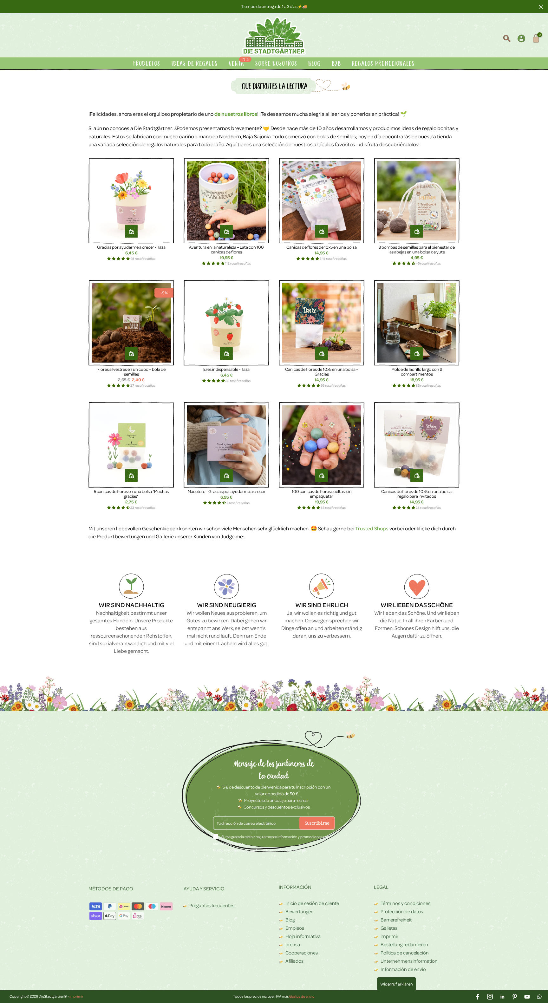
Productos (147, 64)
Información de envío (403, 969)
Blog (315, 64)
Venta (239, 63)
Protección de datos (402, 911)
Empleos (294, 928)
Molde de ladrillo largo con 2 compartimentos (416, 372)
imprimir (389, 936)
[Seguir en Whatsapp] (539, 996)
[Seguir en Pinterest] (514, 996)
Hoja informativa (303, 936)
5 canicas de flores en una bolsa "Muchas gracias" (131, 494)
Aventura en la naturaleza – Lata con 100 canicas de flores (226, 249)
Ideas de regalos (195, 64)
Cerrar (7, 6)
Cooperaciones (301, 952)
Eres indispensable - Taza (226, 369)
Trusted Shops (371, 528)
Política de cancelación (405, 952)
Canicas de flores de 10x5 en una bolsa (321, 247)
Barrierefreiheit (396, 919)
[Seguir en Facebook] (477, 996)
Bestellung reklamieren (404, 944)
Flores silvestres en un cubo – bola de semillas (131, 372)
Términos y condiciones (405, 903)
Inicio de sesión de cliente (312, 903)
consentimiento (257, 850)
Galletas (389, 928)
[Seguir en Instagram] (490, 996)
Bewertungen (299, 911)
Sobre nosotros (276, 64)
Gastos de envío (302, 996)
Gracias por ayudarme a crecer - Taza (131, 247)
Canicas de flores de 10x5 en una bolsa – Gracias (321, 372)
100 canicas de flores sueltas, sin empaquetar (322, 494)
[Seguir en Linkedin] (502, 996)
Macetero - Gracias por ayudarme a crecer (226, 491)
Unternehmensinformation (409, 961)
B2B (336, 64)
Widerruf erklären (396, 984)
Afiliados (294, 961)
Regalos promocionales (383, 64)
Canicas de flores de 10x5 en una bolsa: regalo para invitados (417, 494)
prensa (292, 944)
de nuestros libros (235, 113)
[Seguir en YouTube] (527, 996)
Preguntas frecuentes (211, 905)
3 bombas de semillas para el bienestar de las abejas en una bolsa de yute (417, 249)
